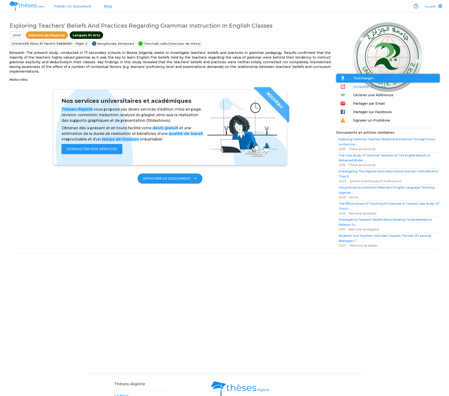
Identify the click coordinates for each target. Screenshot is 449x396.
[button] (47, 35)
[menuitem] (27, 6)
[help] (416, 6)
